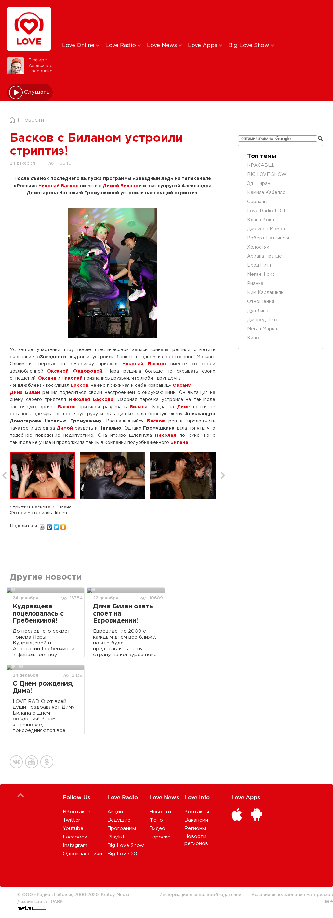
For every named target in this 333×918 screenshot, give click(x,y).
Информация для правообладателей (200, 894)
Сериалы (257, 202)
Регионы (195, 828)
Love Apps (203, 45)
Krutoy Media (115, 894)
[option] (45, 475)
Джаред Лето (263, 320)
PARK (57, 901)
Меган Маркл (262, 329)
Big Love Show (249, 45)
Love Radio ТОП (266, 211)
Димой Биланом (122, 186)
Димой (65, 428)
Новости (160, 812)
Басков (79, 385)
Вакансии (196, 820)
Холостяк (258, 247)
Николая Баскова (91, 400)
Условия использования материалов (292, 894)
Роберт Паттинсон (269, 238)
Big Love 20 (122, 854)
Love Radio (121, 45)
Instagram (75, 845)
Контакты (196, 812)
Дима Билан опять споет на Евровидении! (123, 614)
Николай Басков (58, 186)
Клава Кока (260, 220)
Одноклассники (82, 854)
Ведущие (118, 820)
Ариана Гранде (264, 256)
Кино (253, 338)
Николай (72, 378)
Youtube (73, 828)
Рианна (255, 284)
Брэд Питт (259, 265)
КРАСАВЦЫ (261, 165)
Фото (156, 820)
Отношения (260, 302)
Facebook (75, 837)
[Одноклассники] (63, 525)
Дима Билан (25, 393)
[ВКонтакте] (49, 525)
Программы (121, 828)
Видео (157, 828)
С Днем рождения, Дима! (43, 687)
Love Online (79, 45)
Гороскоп (161, 837)
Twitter (71, 820)
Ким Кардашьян (265, 293)
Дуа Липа (257, 311)
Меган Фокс (261, 274)
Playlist (116, 837)
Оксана (47, 378)
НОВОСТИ (33, 120)
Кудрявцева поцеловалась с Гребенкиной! (38, 614)
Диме (183, 407)
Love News (163, 45)
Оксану (182, 385)
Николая (165, 435)
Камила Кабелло (266, 193)
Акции (115, 812)
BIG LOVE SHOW (266, 175)
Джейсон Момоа (266, 229)
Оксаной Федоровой (74, 371)
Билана (139, 407)
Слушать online (37, 92)
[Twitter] (56, 525)
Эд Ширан (258, 184)
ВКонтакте (76, 812)
